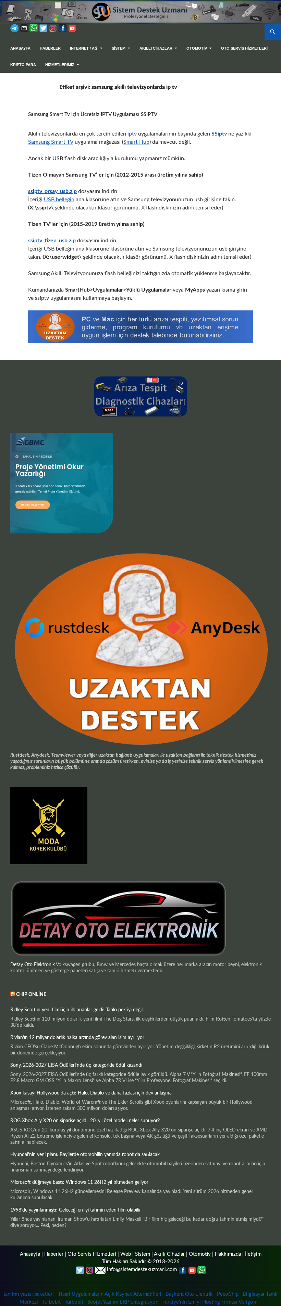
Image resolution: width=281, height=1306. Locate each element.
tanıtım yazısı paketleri (28, 1294)
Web (125, 1254)
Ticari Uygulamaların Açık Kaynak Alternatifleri (109, 1294)
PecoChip (228, 1294)
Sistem (142, 1254)
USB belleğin (59, 199)
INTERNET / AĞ (84, 48)
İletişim (253, 1254)
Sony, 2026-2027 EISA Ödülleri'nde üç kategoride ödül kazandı (76, 1065)
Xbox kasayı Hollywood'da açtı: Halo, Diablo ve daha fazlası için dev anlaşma (91, 1093)
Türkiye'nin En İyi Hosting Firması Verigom (210, 1302)
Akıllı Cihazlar (155, 48)
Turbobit (51, 1302)
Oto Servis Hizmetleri (244, 48)
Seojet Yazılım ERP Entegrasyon (122, 1302)
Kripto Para (23, 65)
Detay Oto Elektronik (32, 964)
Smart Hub (136, 142)
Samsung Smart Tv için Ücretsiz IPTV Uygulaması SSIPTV (92, 114)
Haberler (50, 48)
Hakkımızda (228, 1254)
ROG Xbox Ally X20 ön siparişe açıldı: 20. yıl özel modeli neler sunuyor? (85, 1120)
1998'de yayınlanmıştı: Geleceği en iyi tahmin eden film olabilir (75, 1210)
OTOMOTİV (196, 48)
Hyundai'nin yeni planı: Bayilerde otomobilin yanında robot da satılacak (85, 1154)
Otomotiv (200, 1254)
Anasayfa (20, 48)
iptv (132, 134)
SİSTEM (118, 48)
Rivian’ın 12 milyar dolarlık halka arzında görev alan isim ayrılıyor (77, 1037)
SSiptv (219, 134)
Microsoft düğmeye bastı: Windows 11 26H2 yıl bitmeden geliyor (79, 1182)
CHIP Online (31, 994)
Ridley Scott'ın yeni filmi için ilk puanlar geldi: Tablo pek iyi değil (76, 1010)
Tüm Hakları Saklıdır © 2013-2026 (141, 1261)
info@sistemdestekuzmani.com (142, 1269)
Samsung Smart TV (50, 142)
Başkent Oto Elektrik (189, 1294)
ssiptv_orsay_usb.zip (52, 191)
